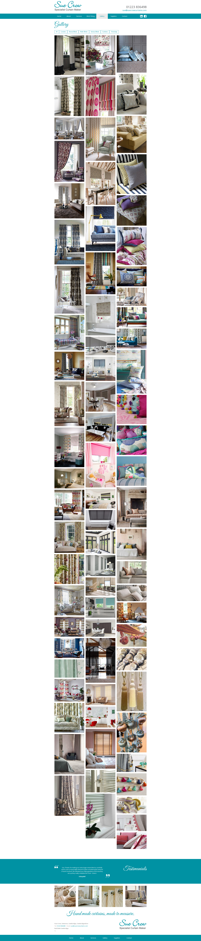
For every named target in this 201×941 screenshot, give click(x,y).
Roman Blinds (73, 32)
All (56, 32)
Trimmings (114, 32)
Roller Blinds (84, 32)
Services (93, 938)
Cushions (105, 32)
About (82, 938)
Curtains (63, 32)
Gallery (105, 938)
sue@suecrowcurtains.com (134, 10)
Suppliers (117, 938)
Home (71, 938)
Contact (129, 938)
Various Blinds (95, 32)
